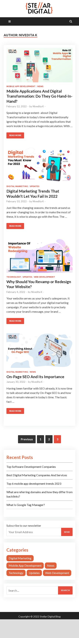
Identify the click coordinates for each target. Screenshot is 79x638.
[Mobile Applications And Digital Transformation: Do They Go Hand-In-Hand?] (39, 66)
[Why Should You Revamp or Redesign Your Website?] (39, 257)
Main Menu (20, 21)
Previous (27, 439)
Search (65, 590)
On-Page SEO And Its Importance (35, 376)
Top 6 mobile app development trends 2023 (33, 483)
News (40, 86)
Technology (13, 277)
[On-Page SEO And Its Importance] (39, 352)
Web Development (44, 277)
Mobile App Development (20, 86)
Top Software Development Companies (31, 466)
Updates (34, 186)
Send (67, 532)
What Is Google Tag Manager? (25, 505)
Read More (15, 135)
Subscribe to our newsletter (23, 525)
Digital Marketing (17, 186)
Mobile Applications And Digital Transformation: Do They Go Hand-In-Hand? (39, 96)
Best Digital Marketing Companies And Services (36, 475)
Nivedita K (38, 106)
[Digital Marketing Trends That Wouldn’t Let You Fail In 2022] (39, 166)
